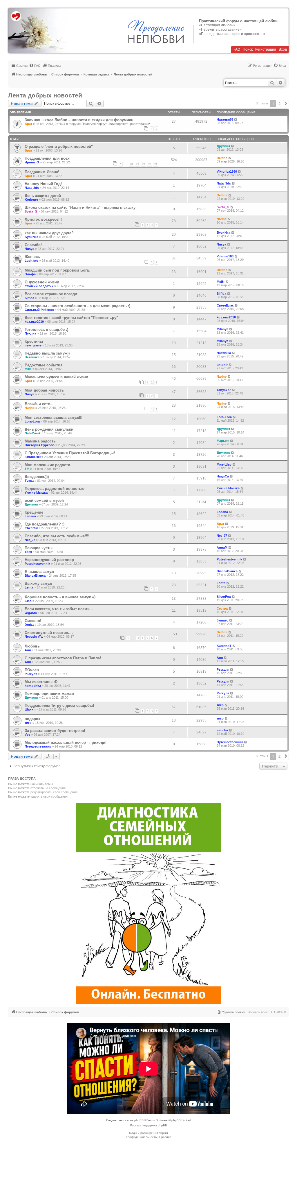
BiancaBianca (35, 575)
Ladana (30, 516)
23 (149, 164)
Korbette (31, 199)
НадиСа (223, 476)
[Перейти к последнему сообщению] (236, 119)
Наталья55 (225, 119)
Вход (283, 49)
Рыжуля (31, 674)
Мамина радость (40, 441)
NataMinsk (33, 433)
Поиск (248, 49)
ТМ (27, 469)
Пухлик (30, 333)
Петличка (32, 357)
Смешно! (33, 621)
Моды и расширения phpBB (148, 1132)
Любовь (32, 646)
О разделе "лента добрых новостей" (59, 146)
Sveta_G (31, 211)
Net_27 (30, 540)
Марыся (223, 440)
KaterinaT (224, 645)
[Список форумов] (38, 30)
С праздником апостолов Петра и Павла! (63, 658)
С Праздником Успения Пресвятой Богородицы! (70, 453)
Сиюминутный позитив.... (49, 632)
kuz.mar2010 (34, 321)
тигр (220, 705)
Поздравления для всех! (47, 158)
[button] (286, 103)
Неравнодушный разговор (49, 560)
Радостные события (44, 365)
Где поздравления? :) (44, 524)
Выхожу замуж (38, 583)
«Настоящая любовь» (217, 25)
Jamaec (222, 620)
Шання (30, 709)
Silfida (29, 298)
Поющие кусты (38, 548)
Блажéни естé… (39, 404)
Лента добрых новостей (45, 95)
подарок (32, 719)
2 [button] (279, 103)
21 (137, 164)
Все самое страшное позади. (51, 294)
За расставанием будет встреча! (55, 730)
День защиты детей (43, 195)
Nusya (29, 248)
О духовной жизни (42, 282)
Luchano (31, 260)
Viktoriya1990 (227, 171)
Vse (27, 734)
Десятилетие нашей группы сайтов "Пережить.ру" (71, 318)
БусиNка (31, 237)
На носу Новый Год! (43, 184)
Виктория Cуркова (40, 445)
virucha (222, 730)
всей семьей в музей (44, 500)
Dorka (29, 624)
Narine (222, 219)
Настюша (224, 353)
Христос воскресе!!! (43, 219)
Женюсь (32, 256)
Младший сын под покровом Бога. (57, 270)
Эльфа (30, 274)
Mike (28, 369)
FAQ (236, 49)
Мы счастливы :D (41, 682)
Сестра (222, 608)
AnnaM (222, 547)
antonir (222, 364)
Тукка (29, 480)
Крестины (34, 341)
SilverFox (224, 596)
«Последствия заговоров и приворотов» (232, 34)
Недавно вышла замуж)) (47, 353)
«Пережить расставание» (220, 29)
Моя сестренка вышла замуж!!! (53, 417)
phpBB (139, 1120)
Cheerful (31, 528)
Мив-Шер (224, 464)
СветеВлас (225, 305)
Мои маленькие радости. (48, 465)
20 (131, 164)
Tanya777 (224, 390)
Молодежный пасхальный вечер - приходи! (65, 742)
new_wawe (33, 345)
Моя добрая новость (44, 390)
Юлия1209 (33, 457)
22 (143, 164)
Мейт (220, 281)
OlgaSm (31, 613)
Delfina (222, 158)
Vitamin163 (225, 256)
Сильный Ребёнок (39, 309)
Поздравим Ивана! (42, 172)
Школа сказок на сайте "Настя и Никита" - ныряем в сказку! (81, 207)
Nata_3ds (32, 187)
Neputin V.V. (34, 636)
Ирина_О (32, 162)
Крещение (34, 512)
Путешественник (38, 746)
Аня (28, 650)
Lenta (29, 587)
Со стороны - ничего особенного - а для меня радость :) (77, 306)
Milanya (222, 329)
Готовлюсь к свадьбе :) (46, 329)
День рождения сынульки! (50, 429)
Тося (28, 552)
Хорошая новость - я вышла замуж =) (60, 597)
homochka (33, 685)
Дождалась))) (37, 477)
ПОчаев (32, 670)
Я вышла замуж (39, 571)
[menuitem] (35, 65)
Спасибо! (33, 245)
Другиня (223, 146)
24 (155, 164)
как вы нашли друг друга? (49, 233)
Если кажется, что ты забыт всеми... (59, 609)
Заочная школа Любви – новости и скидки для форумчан (79, 120)
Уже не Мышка (36, 492)
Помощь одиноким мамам (49, 693)
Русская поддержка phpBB (148, 1125)
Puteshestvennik (37, 563)
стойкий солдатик (39, 286)
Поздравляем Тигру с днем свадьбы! (59, 705)
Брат (28, 124)
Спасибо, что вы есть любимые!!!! (57, 536)
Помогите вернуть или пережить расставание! (116, 124)
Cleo (28, 601)
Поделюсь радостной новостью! (55, 488)
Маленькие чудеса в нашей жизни (56, 377)
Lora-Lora (32, 421)
